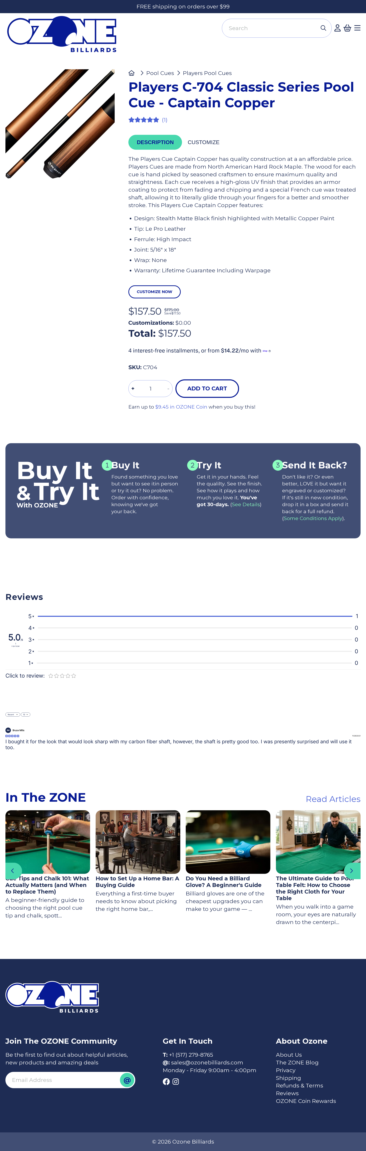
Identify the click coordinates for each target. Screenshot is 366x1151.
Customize (203, 142)
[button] (193, 616)
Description (155, 142)
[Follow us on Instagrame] (176, 1082)
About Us (289, 1054)
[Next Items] (352, 871)
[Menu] (357, 28)
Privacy (286, 1070)
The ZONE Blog (297, 1062)
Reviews (287, 1093)
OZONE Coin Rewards (306, 1101)
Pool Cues (160, 73)
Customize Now (154, 291)
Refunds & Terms (299, 1085)
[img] (12, 736)
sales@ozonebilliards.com (207, 1062)
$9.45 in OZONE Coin (181, 407)
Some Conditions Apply (313, 518)
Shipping (288, 1078)
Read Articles (333, 799)
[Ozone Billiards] (64, 37)
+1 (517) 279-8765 (191, 1054)
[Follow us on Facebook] (166, 1082)
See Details (246, 504)
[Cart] (347, 28)
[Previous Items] (13, 871)
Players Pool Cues (207, 73)
